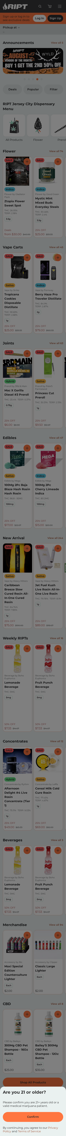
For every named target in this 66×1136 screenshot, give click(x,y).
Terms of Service (29, 1131)
